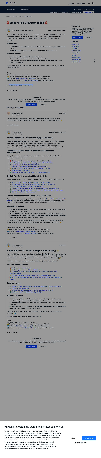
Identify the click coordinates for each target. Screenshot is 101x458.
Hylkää (73, 438)
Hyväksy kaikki (89, 438)
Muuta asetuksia (81, 442)
